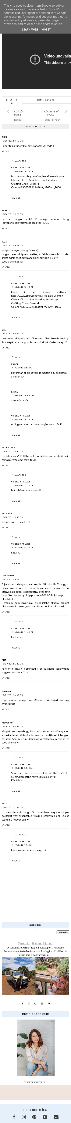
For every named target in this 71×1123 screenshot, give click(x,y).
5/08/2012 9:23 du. (13, 214)
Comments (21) (47, 100)
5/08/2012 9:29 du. (13, 245)
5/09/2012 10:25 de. (23, 287)
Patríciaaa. (9, 447)
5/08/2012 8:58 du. (13, 141)
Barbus (6, 210)
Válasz (6, 151)
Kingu (15, 392)
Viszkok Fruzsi (20, 167)
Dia (4, 330)
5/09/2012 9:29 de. (13, 579)
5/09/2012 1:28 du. (13, 664)
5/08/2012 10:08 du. (23, 395)
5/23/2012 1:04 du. (13, 807)
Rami (5, 242)
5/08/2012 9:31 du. (13, 333)
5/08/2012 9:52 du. (22, 368)
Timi (4, 137)
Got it (46, 29)
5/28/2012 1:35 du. (22, 768)
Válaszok (20, 161)
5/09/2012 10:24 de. (23, 171)
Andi (4, 660)
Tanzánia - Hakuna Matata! (35, 943)
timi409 (6, 691)
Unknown (8, 575)
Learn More (30, 29)
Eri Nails (7, 513)
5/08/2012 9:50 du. (13, 517)
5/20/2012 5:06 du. (13, 726)
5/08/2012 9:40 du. (13, 451)
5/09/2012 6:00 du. (13, 695)
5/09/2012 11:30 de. (23, 485)
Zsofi (14, 364)
